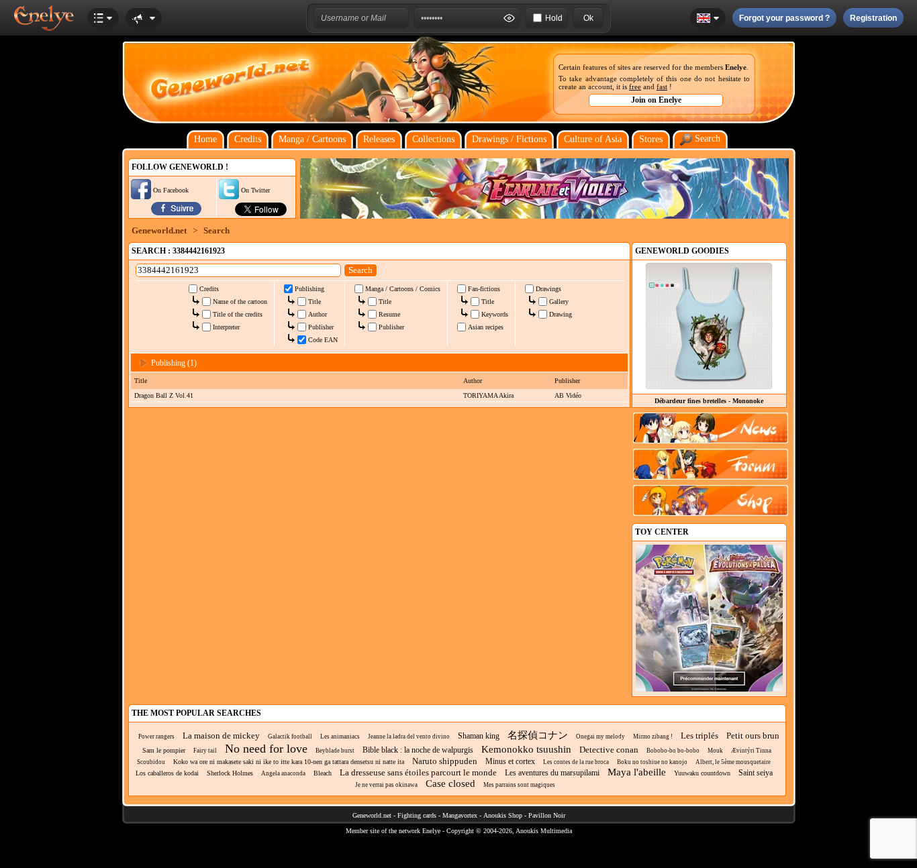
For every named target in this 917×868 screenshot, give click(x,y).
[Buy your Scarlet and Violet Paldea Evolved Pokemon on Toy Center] (709, 689)
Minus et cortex (510, 761)
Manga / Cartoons (312, 139)
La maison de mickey (221, 735)
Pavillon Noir (546, 815)
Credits (247, 139)
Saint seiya (755, 772)
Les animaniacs (340, 736)
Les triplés (699, 735)
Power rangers (156, 736)
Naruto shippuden (444, 761)
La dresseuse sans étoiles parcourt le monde (418, 772)
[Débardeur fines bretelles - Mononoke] (709, 386)
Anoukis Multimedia (544, 830)
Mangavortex (459, 815)
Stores (651, 139)
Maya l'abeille (637, 772)
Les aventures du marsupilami (552, 772)
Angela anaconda (283, 773)
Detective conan (608, 750)
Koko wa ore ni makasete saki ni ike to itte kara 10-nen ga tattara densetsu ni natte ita (288, 761)
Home (205, 139)
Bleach (322, 773)
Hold (554, 18)
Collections (433, 139)
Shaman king (478, 736)
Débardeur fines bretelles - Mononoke (709, 400)
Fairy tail (205, 750)
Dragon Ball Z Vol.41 (163, 395)
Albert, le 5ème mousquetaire (733, 762)
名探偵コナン (538, 735)
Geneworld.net (159, 230)
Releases (379, 139)
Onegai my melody (600, 736)
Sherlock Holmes (230, 773)
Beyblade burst (335, 750)
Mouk (715, 750)
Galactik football (290, 736)
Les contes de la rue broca (576, 762)
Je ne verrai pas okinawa (386, 784)
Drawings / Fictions (509, 139)
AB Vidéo (567, 395)
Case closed (450, 783)
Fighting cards (416, 815)
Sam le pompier (163, 750)
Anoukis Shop (502, 815)
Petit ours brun (752, 735)
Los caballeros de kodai (167, 773)
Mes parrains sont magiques (519, 784)
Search (706, 138)
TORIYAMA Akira (488, 395)
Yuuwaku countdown (702, 773)
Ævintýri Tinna (751, 750)
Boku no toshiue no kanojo (652, 762)
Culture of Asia (593, 139)
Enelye (735, 67)
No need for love (266, 748)
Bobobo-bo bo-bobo (672, 750)
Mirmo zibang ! (653, 736)
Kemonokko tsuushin (526, 749)
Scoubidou (151, 762)
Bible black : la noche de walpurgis (418, 750)
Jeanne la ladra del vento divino (409, 736)
